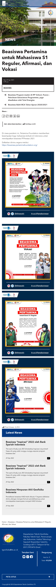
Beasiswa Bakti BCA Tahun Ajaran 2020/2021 (27, 105)
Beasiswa (11, 522)
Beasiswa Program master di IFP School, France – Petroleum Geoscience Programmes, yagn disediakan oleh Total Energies (29, 97)
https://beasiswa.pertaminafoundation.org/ (19, 145)
